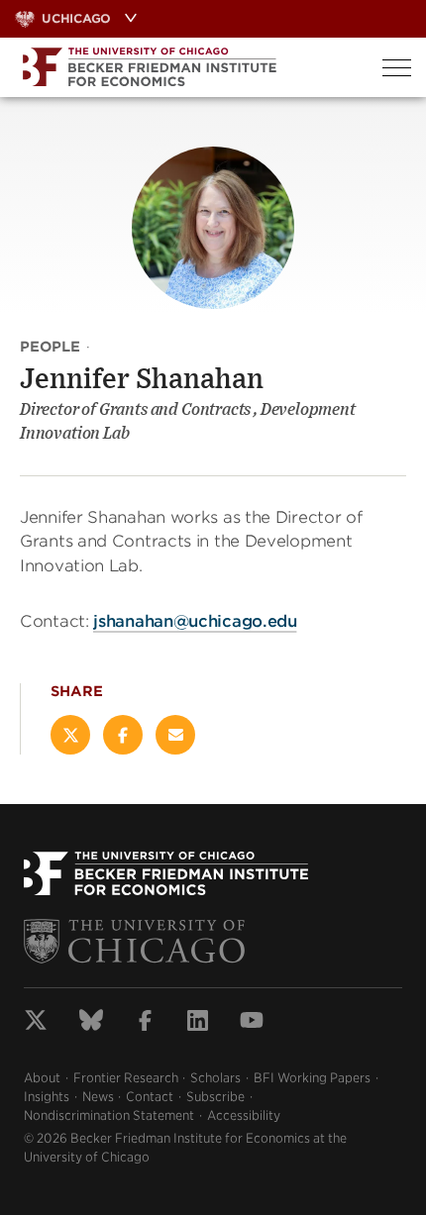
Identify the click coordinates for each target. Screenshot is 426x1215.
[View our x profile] (36, 1023)
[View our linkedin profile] (197, 1023)
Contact (149, 1096)
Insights (46, 1096)
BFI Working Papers (312, 1077)
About (42, 1077)
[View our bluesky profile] (91, 1023)
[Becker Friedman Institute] (184, 67)
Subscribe (215, 1096)
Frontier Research (125, 1077)
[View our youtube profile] (252, 1023)
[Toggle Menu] (396, 67)
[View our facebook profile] (145, 1023)
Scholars (215, 1077)
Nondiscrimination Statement (109, 1115)
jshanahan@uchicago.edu (194, 621)
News (98, 1096)
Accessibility (243, 1115)
